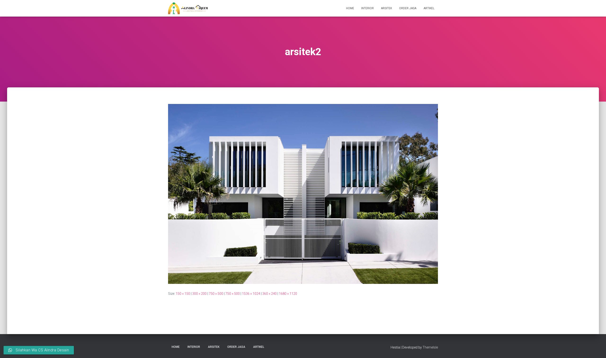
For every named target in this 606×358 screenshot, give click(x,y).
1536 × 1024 (251, 293)
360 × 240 (269, 293)
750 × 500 (216, 293)
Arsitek (386, 8)
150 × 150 (183, 293)
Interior (367, 8)
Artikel (428, 8)
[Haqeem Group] (188, 8)
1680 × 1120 (288, 293)
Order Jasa (407, 8)
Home (350, 8)
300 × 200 (199, 293)
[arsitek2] (303, 194)
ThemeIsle (430, 347)
